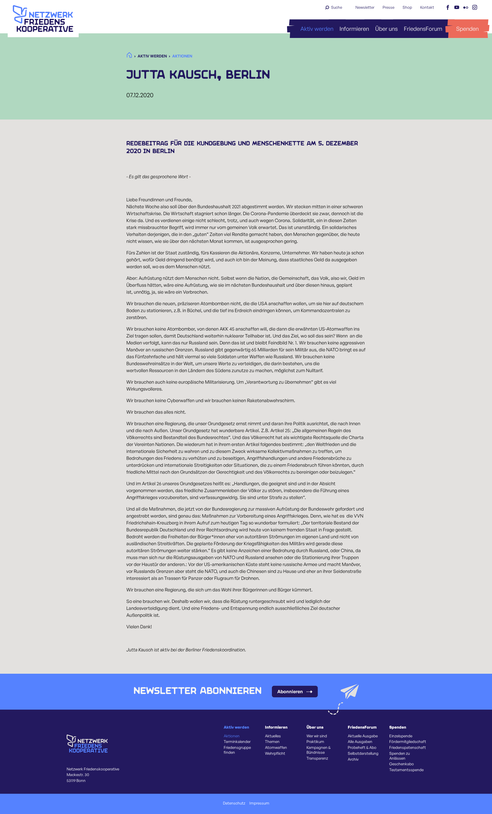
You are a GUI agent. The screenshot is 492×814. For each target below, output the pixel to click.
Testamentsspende (406, 770)
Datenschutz (234, 803)
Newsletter (364, 7)
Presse (388, 7)
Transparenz (317, 758)
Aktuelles (273, 736)
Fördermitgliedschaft (407, 741)
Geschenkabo (401, 764)
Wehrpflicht (275, 753)
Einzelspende (400, 736)
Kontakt (427, 7)
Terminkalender (237, 741)
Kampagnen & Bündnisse (318, 750)
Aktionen (232, 736)
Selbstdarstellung (363, 753)
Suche (336, 7)
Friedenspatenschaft (407, 747)
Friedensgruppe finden (237, 750)
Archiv (353, 759)
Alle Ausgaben (360, 741)
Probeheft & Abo (362, 747)
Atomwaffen (276, 747)
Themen (272, 741)
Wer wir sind (316, 736)
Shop (407, 7)
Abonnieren (290, 691)
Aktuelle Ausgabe (363, 736)
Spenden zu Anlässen (399, 756)
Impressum (259, 803)
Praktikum (315, 741)
